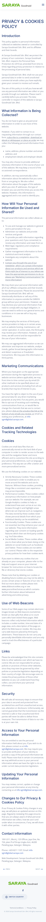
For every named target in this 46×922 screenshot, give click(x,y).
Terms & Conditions (17, 908)
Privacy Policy (31, 908)
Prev (7, 869)
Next (38, 869)
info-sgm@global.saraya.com (29, 790)
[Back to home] (17, 4)
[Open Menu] (43, 4)
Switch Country (16, 897)
